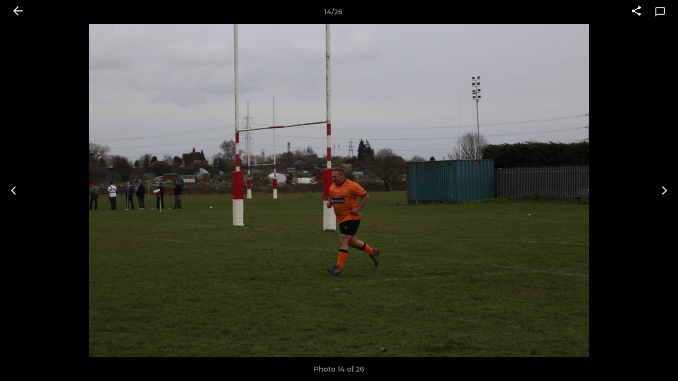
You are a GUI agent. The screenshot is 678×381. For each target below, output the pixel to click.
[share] (636, 12)
